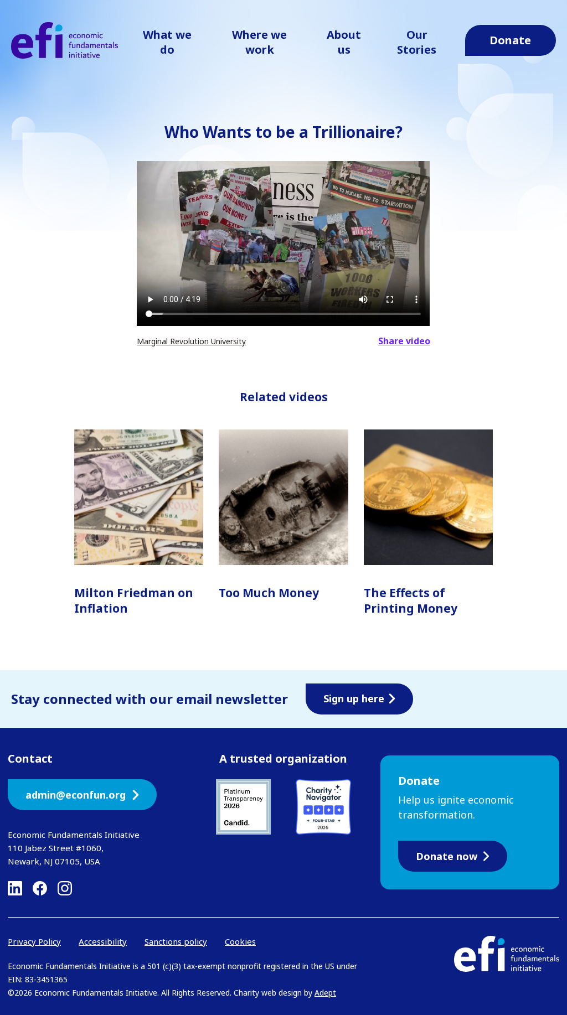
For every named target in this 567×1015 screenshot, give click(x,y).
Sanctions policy (176, 941)
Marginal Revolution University (191, 341)
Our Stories (416, 42)
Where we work (259, 42)
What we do (167, 42)
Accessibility (103, 941)
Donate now (446, 856)
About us (344, 42)
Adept (325, 992)
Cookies (240, 941)
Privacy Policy (34, 941)
